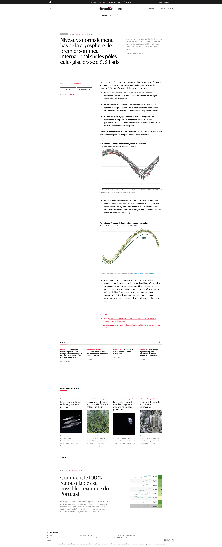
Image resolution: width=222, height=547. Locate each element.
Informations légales (86, 535)
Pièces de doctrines (93, 398)
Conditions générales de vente (88, 538)
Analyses (93, 2)
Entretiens (143, 398)
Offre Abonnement (166, 8)
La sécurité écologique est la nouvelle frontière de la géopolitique (97, 404)
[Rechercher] (59, 2)
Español (111, 15)
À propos (49, 535)
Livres (119, 2)
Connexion (152, 8)
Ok (164, 544)
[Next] (160, 342)
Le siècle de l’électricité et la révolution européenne (150, 404)
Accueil (49, 540)
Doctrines (102, 2)
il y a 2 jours (90, 359)
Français (104, 15)
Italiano (118, 15)
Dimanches (111, 2)
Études (62, 398)
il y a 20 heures (65, 361)
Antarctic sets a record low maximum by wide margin (128, 325)
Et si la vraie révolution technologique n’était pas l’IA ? (70, 404)
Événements (128, 2)
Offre (48, 538)
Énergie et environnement (84, 34)
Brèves (72, 34)
